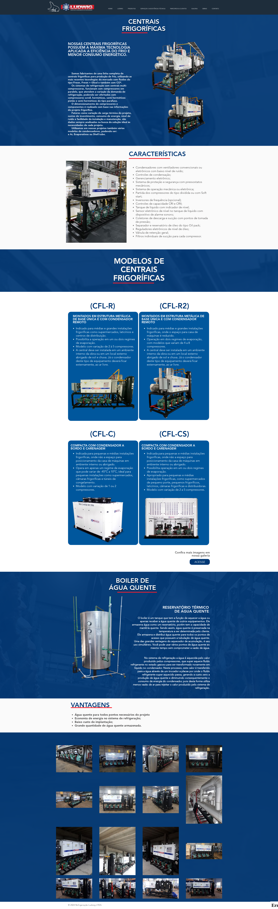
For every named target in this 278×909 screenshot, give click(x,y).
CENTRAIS (143, 21)
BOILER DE (132, 580)
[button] (131, 8)
